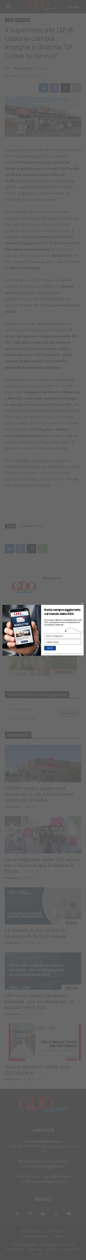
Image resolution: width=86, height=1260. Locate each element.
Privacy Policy (78, 654)
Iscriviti (50, 648)
